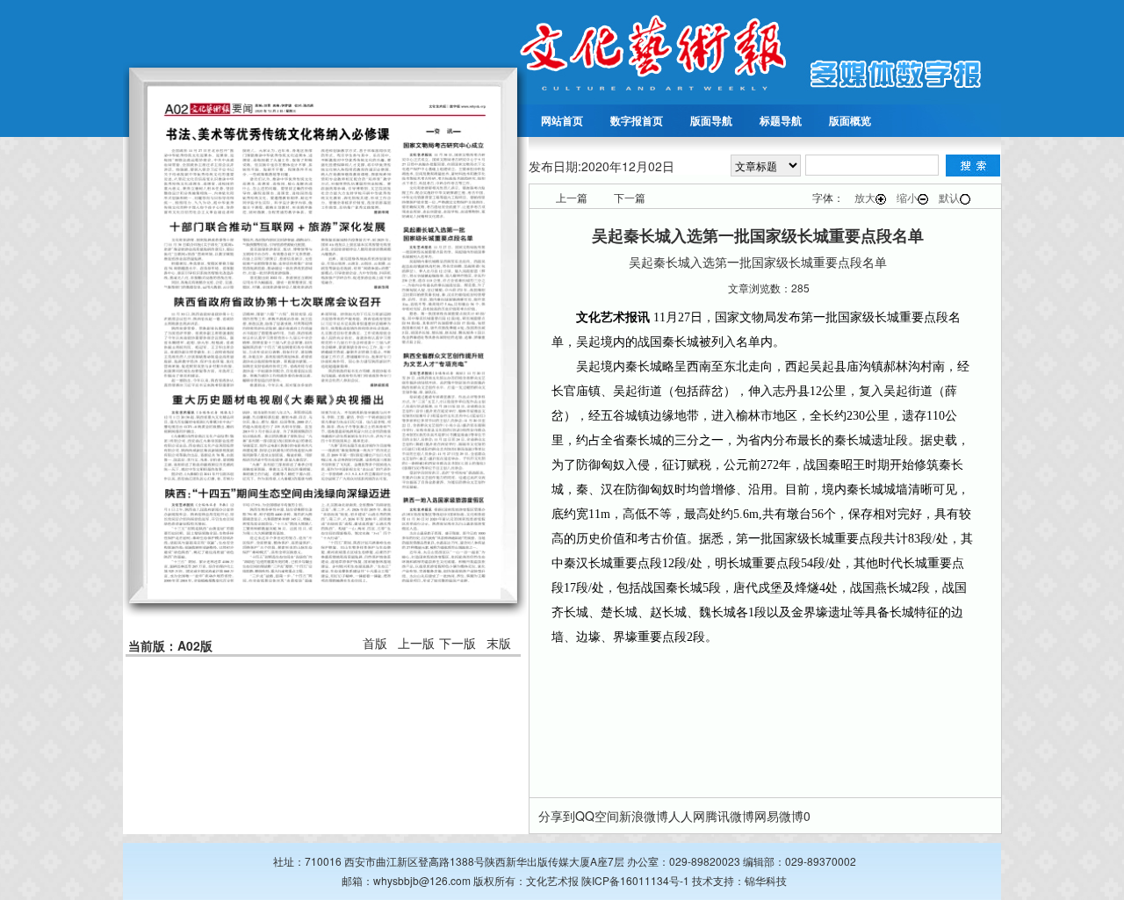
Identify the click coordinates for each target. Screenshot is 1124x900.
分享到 (556, 815)
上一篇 (571, 197)
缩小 (907, 197)
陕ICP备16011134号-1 (635, 880)
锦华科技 (766, 880)
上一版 (416, 643)
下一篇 (629, 197)
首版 (375, 643)
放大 (864, 197)
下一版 (457, 643)
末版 (498, 643)
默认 (949, 197)
